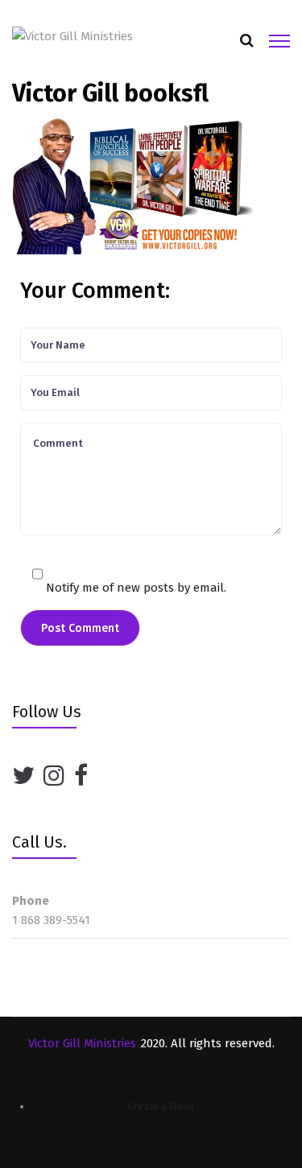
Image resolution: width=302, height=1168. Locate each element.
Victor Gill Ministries (82, 1043)
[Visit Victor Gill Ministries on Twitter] (23, 776)
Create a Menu (161, 1106)
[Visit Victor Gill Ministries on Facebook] (81, 776)
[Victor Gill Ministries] (72, 35)
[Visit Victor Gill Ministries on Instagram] (53, 776)
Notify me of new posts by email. (136, 587)
